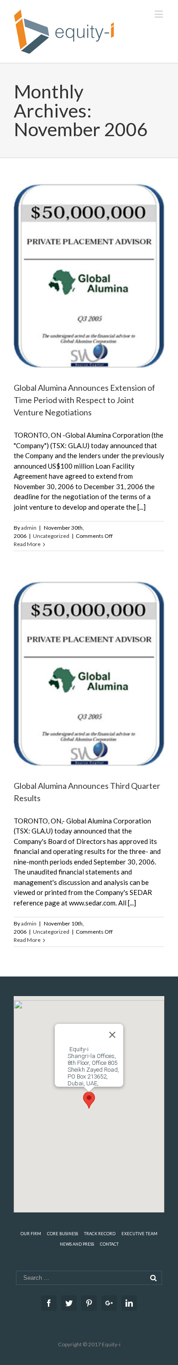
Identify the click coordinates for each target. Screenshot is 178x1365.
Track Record (99, 1233)
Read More (27, 544)
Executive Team (139, 1233)
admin (29, 527)
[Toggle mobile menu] (159, 14)
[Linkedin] (129, 1303)
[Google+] (109, 1303)
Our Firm (31, 1233)
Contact (109, 1244)
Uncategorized (51, 535)
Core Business (62, 1233)
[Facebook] (49, 1303)
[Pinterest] (89, 1303)
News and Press (77, 1244)
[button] (89, 1100)
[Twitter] (69, 1303)
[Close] (112, 1035)
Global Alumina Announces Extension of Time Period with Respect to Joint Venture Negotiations (84, 400)
